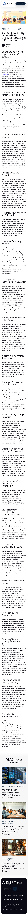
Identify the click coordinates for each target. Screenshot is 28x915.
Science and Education (5, 29)
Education (5, 75)
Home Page (7, 895)
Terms (15, 909)
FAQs (21, 895)
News (15, 895)
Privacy (11, 909)
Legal (20, 909)
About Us (5, 909)
